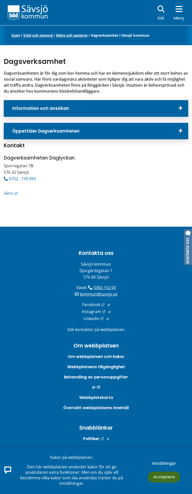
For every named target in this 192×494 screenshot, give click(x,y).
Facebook (96, 304)
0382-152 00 (105, 287)
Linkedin (96, 318)
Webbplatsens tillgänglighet (96, 367)
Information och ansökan (40, 108)
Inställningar (164, 463)
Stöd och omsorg (38, 35)
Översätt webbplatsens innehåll (96, 408)
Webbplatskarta (96, 397)
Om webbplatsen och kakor (96, 356)
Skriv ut (11, 193)
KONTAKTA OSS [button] (188, 250)
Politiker (96, 439)
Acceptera (164, 477)
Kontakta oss (96, 253)
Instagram (96, 311)
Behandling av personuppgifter (96, 377)
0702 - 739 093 (22, 178)
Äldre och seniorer (72, 35)
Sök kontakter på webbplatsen (96, 329)
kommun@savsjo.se (99, 294)
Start (16, 35)
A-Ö (96, 387)
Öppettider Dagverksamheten (46, 131)
